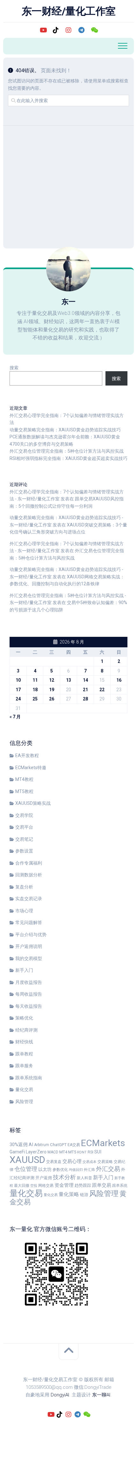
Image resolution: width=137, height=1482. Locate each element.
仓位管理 (25, 1168)
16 (118, 680)
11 (35, 680)
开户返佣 (43, 1177)
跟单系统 (119, 1185)
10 (18, 680)
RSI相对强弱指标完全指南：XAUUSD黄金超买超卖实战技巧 (68, 458)
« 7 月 (15, 716)
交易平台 (24, 827)
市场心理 (24, 910)
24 (18, 698)
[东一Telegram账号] (81, 30)
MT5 (72, 1152)
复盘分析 (24, 886)
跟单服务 (24, 1065)
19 (51, 689)
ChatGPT (58, 1144)
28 (85, 698)
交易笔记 (24, 839)
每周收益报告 (28, 994)
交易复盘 (53, 1161)
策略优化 (24, 1017)
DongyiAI (60, 1395)
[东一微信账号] (94, 30)
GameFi (17, 1151)
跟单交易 (101, 1185)
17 (18, 689)
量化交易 (24, 1089)
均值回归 (76, 1170)
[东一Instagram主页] (68, 30)
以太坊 (45, 1169)
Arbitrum (41, 1145)
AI (31, 1144)
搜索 (14, 367)
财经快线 (24, 1041)
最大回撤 (21, 1185)
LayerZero (36, 1151)
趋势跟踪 (83, 1185)
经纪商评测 (26, 1030)
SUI (97, 1152)
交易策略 (105, 1161)
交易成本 (90, 1162)
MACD (52, 1152)
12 (51, 680)
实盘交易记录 (28, 898)
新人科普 (84, 1178)
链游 (84, 1194)
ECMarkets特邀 (30, 767)
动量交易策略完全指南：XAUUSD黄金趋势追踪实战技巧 (65, 429)
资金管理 (64, 1185)
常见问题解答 (28, 922)
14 (85, 680)
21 (85, 689)
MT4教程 (24, 779)
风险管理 (24, 1101)
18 (35, 689)
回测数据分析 (28, 874)
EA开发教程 (27, 755)
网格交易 (46, 1185)
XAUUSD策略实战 (33, 803)
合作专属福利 (28, 863)
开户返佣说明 (28, 946)
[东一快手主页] (43, 30)
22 (102, 689)
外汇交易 (108, 1168)
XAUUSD (27, 1159)
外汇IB (89, 1169)
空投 (33, 1186)
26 (51, 698)
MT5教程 (24, 791)
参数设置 (24, 850)
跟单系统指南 (28, 1077)
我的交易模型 (28, 958)
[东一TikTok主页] (55, 30)
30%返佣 (19, 1144)
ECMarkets (103, 1143)
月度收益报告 (28, 982)
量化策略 (69, 1194)
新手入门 (24, 970)
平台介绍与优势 (31, 934)
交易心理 (72, 1161)
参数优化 (60, 1169)
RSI (90, 1152)
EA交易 (74, 1145)
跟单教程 (24, 1053)
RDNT (82, 1152)
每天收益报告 (28, 1006)
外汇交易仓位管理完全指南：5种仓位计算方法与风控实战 (67, 451)
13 (68, 680)
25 (35, 698)
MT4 (63, 1152)
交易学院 (24, 815)
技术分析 (64, 1177)
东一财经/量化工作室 (69, 11)
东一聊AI (101, 1395)
